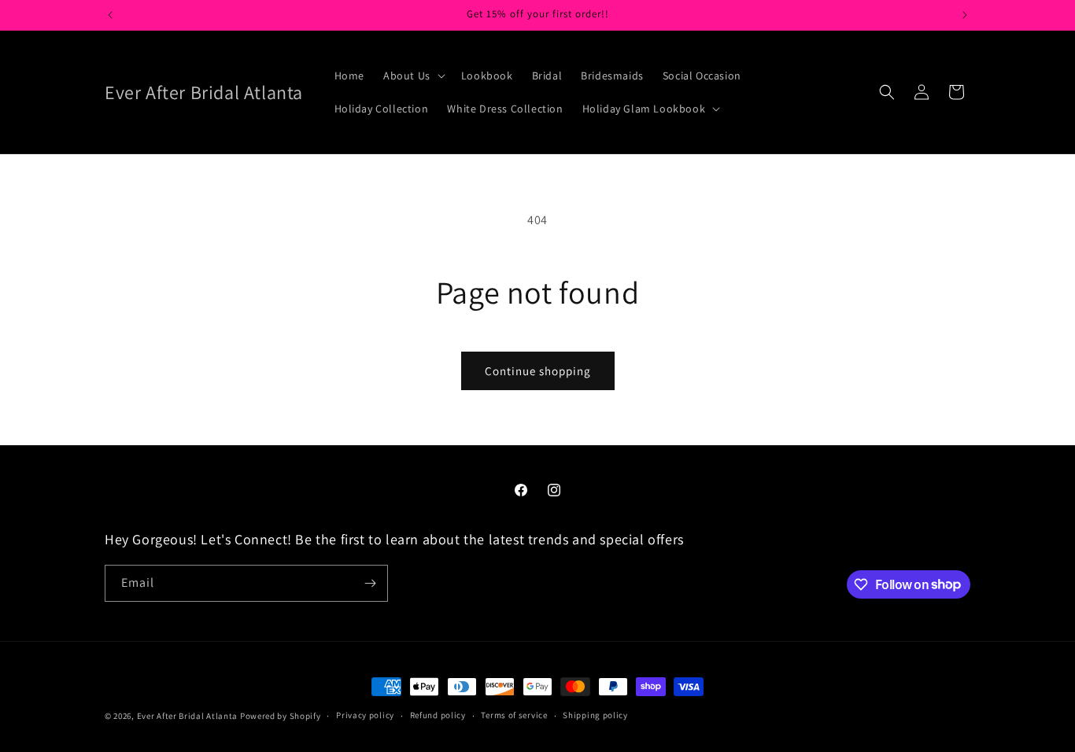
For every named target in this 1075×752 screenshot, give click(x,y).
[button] (413, 75)
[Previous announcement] (110, 15)
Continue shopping (538, 370)
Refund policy (438, 715)
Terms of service (514, 715)
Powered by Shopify (280, 715)
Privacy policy (365, 715)
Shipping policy (595, 715)
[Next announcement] (965, 15)
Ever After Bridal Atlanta (187, 715)
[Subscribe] (370, 583)
